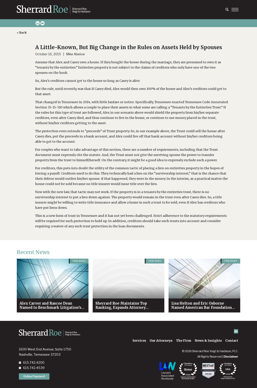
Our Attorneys (161, 341)
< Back (22, 32)
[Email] (42, 23)
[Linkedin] (37, 23)
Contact (231, 341)
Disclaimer (231, 356)
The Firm (183, 341)
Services (139, 341)
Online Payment (34, 376)
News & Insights (208, 341)
